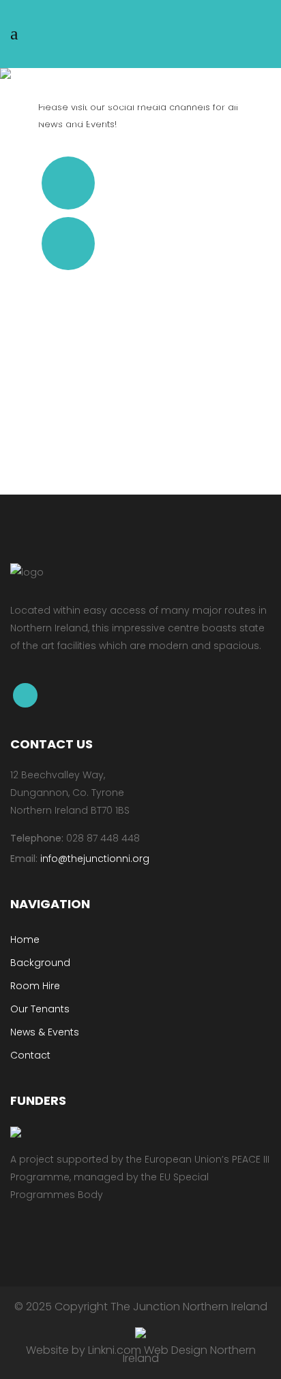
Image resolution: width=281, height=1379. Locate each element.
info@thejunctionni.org (94, 858)
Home (25, 939)
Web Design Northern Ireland (189, 1354)
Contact (30, 1055)
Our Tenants (40, 1009)
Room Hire (35, 986)
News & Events (44, 1032)
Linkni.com (114, 1350)
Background (40, 962)
